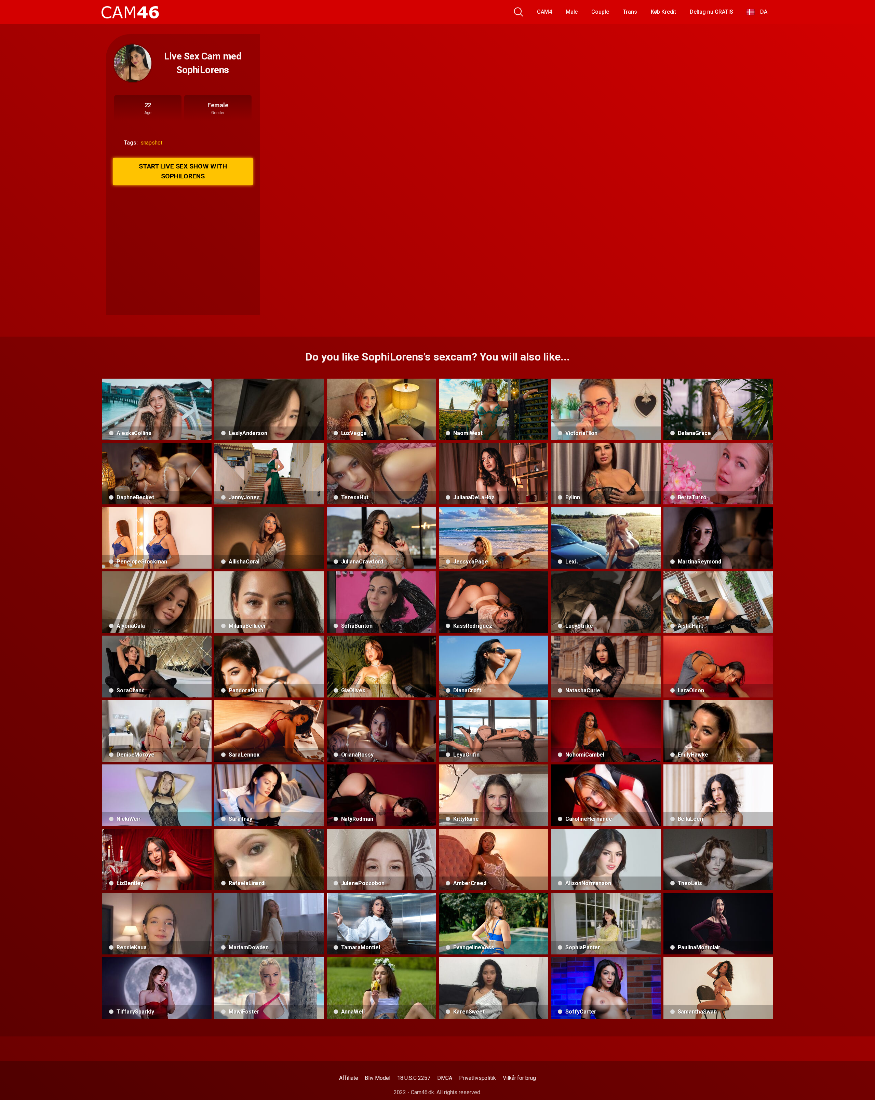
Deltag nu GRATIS (711, 12)
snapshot (151, 142)
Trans (630, 12)
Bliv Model (377, 1078)
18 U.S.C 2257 (413, 1078)
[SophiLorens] (132, 63)
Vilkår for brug (519, 1078)
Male (572, 12)
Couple (600, 12)
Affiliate (348, 1078)
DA (761, 12)
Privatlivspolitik (477, 1078)
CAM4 (544, 12)
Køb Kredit (663, 12)
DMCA (445, 1078)
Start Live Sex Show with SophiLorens (183, 171)
